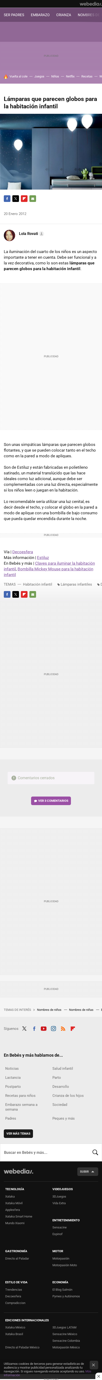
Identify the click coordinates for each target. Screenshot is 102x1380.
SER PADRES (14, 15)
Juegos (39, 76)
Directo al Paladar (17, 1258)
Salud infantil (62, 1068)
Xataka (10, 1196)
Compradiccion (15, 1303)
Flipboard (24, 198)
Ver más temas (18, 1133)
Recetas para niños (20, 1095)
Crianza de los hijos (68, 1095)
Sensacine (59, 1227)
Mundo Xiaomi (14, 1223)
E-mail (32, 198)
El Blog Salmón (62, 1289)
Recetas (87, 76)
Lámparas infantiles (76, 584)
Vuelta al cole (18, 76)
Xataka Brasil (14, 1334)
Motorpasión (60, 1258)
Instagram (53, 1028)
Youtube (43, 1028)
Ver (53, 800)
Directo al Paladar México (22, 1347)
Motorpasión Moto (64, 1265)
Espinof (57, 1234)
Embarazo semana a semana (21, 1107)
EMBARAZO (40, 15)
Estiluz (43, 557)
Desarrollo (60, 1086)
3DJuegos (59, 1196)
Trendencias (13, 1289)
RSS (63, 1028)
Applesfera (12, 1210)
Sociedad (59, 1105)
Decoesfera (22, 551)
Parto (56, 1077)
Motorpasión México (66, 1347)
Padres (10, 1118)
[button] (31, 234)
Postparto (13, 1086)
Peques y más (63, 1118)
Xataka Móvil (14, 1203)
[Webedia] (91, 4)
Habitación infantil (37, 584)
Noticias (12, 1068)
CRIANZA (63, 15)
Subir (84, 1171)
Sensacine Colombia (66, 1340)
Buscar (95, 1152)
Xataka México (15, 1327)
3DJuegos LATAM (64, 1327)
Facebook (7, 198)
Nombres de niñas (81, 1010)
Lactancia (13, 1077)
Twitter (15, 198)
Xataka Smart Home (18, 1216)
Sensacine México (64, 1334)
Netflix (70, 76)
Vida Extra (59, 1203)
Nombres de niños (49, 1010)
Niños (55, 76)
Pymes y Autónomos (66, 1296)
